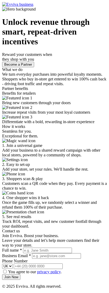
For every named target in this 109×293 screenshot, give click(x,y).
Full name (12, 250)
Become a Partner (18, 64)
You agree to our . (35, 272)
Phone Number (15, 261)
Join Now (11, 277)
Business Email (16, 255)
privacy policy (49, 272)
